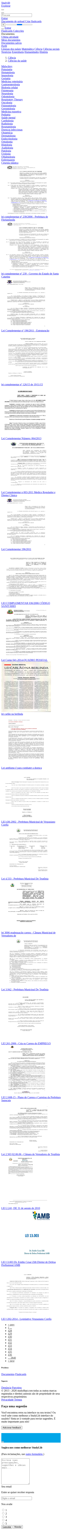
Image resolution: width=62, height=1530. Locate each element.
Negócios (6, 52)
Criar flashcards (33, 21)
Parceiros (17, 1387)
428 (10, 1330)
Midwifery (6, 66)
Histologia (6, 144)
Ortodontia (7, 141)
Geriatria (5, 78)
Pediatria (5, 114)
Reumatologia (8, 126)
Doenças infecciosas (11, 129)
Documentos (8, 1374)
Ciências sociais (51, 49)
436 (10, 1354)
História (44, 52)
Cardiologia (7, 120)
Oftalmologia (8, 156)
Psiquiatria (6, 69)
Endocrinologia (9, 138)
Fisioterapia (7, 90)
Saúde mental (8, 117)
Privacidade (7, 1399)
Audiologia (7, 147)
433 (10, 1345)
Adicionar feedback (12, 1427)
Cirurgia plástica (9, 162)
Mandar (17, 1527)
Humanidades (31, 52)
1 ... (10, 1327)
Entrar (4, 18)
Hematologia (8, 72)
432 (10, 1342)
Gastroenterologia (10, 84)
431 (10, 1339)
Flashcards (7, 30)
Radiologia (7, 123)
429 (10, 1333)
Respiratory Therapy (12, 99)
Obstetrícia (7, 132)
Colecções (18, 30)
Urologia (6, 153)
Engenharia (18, 52)
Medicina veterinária (12, 81)
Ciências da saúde (17, 60)
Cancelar (7, 1527)
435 (10, 1351)
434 (10, 1348)
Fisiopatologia (8, 105)
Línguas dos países (11, 49)
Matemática (28, 49)
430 (10, 1336)
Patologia (6, 150)
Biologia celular (9, 87)
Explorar (5, 5)
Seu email (6, 1486)
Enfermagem (8, 159)
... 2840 (12, 1357)
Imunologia (7, 75)
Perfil (4, 46)
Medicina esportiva (11, 111)
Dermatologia (8, 135)
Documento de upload (13, 21)
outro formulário (34, 1454)
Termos (18, 1399)
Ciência (38, 49)
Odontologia (7, 96)
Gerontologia (8, 108)
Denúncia (6, 1387)
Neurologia (7, 93)
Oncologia (6, 102)
